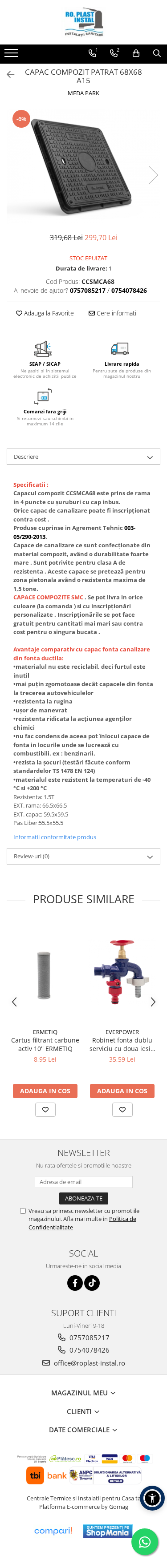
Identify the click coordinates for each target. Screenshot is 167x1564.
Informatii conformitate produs (54, 837)
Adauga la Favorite (48, 313)
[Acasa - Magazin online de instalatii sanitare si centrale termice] (83, 22)
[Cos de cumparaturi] (136, 53)
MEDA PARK (83, 93)
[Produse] (12, 55)
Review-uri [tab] (31, 856)
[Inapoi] (6, 75)
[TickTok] (92, 1283)
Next (153, 175)
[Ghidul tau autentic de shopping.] (53, 1531)
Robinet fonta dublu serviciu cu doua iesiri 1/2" (122, 1044)
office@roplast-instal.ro (88, 1362)
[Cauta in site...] (157, 53)
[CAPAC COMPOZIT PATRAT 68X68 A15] (83, 166)
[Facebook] (75, 1283)
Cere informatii (116, 313)
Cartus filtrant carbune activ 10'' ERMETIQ (45, 1044)
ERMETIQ (45, 1032)
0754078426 (89, 1350)
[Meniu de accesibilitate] (152, 1498)
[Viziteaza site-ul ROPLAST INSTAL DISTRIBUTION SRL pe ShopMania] (108, 1531)
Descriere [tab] (26, 457)
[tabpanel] (83, 166)
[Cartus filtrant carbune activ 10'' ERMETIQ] (45, 972)
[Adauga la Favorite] (45, 1110)
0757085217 (89, 1337)
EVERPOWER (122, 1032)
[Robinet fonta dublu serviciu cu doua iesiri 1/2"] (122, 972)
